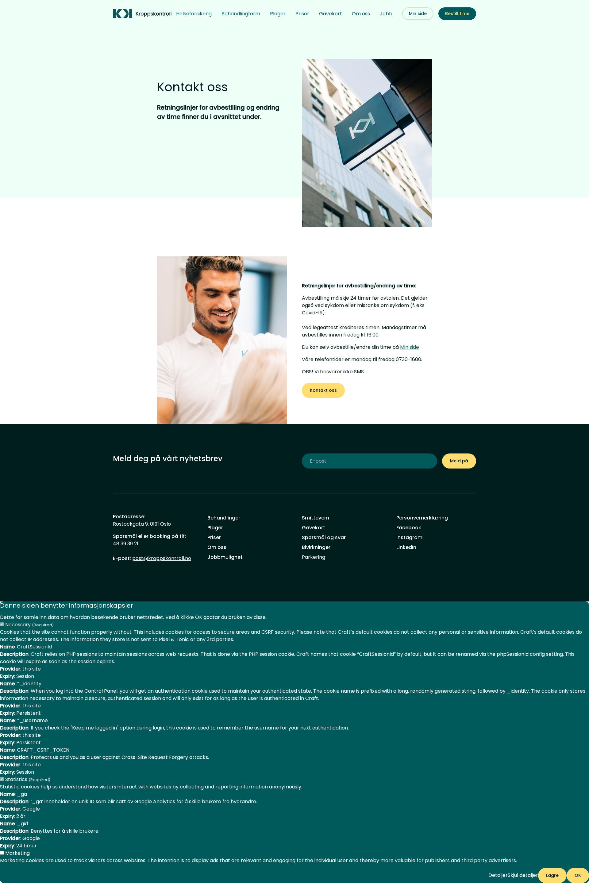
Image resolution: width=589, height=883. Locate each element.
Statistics (27, 779)
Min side (418, 13)
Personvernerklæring (422, 517)
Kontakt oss (323, 390)
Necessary (29, 624)
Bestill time (457, 13)
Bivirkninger (316, 547)
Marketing (17, 853)
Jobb (386, 13)
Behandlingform (240, 13)
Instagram (409, 537)
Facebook (408, 527)
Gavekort (330, 13)
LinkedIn (406, 547)
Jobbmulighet (225, 557)
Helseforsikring (194, 13)
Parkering (313, 557)
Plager (278, 13)
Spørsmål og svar (324, 537)
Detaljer (498, 875)
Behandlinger (223, 517)
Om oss (361, 13)
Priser (302, 13)
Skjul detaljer (523, 875)
